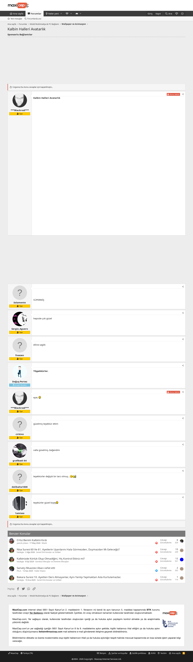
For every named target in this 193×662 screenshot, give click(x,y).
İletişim (103, 653)
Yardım (163, 653)
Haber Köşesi (40, 571)
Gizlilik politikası (139, 653)
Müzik (44, 543)
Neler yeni (53, 13)
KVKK (153, 653)
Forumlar (36, 13)
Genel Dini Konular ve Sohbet (48, 552)
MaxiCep (14, 653)
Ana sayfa (18, 13)
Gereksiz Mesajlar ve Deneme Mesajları (52, 561)
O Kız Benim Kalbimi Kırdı (32, 540)
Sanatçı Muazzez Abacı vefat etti (36, 568)
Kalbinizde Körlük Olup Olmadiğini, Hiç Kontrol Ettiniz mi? (51, 558)
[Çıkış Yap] (182, 13)
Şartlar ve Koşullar (119, 653)
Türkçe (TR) (28, 653)
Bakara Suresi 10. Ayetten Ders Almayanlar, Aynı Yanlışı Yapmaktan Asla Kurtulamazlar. (69, 577)
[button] (61, 13)
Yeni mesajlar (16, 18)
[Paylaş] (183, 94)
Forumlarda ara (34, 18)
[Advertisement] (96, 59)
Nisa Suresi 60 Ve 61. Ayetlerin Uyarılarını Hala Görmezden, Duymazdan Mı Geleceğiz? (68, 549)
